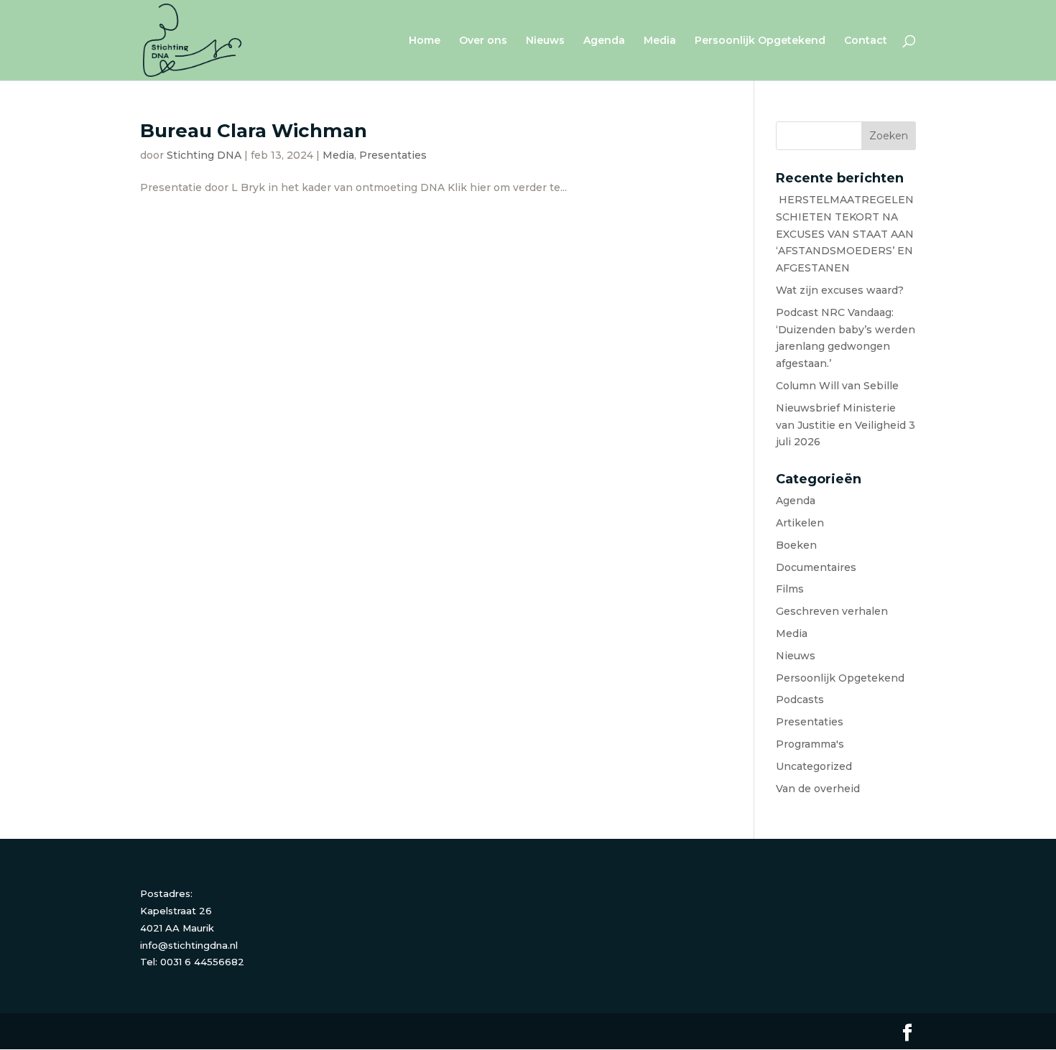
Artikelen (800, 522)
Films (790, 588)
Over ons (483, 41)
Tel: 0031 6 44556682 (192, 961)
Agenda (604, 41)
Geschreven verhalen (832, 611)
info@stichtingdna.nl (189, 945)
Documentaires (816, 567)
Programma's (810, 744)
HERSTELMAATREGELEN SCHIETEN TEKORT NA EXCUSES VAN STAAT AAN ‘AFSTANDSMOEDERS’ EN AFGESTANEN (845, 233)
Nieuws (545, 41)
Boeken (796, 545)
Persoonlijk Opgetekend (760, 41)
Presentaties (393, 155)
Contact (865, 41)
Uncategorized (814, 766)
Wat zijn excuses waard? (840, 290)
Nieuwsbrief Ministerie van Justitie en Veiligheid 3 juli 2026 (845, 425)
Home (424, 41)
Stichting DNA (204, 155)
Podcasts (800, 699)
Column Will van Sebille (837, 385)
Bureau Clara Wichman (253, 130)
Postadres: (166, 893)
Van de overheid (818, 788)
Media (660, 41)
